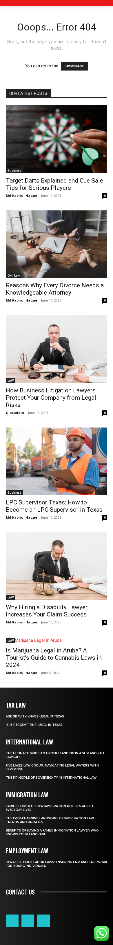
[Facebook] (12, 921)
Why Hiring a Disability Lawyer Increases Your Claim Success (47, 611)
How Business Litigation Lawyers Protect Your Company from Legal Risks (51, 397)
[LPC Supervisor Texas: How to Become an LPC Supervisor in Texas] (56, 461)
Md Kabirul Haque (21, 195)
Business (14, 171)
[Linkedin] (27, 921)
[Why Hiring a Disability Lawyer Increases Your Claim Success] (56, 566)
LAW (11, 380)
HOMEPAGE (74, 66)
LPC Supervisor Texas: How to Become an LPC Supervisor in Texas (54, 506)
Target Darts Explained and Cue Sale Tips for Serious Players (54, 184)
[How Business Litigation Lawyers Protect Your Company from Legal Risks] (56, 349)
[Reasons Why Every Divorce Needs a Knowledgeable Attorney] (56, 244)
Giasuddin (15, 412)
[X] (43, 921)
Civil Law (14, 275)
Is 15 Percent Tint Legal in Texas (34, 725)
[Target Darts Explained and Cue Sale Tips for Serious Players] (56, 139)
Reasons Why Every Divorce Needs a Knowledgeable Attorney (55, 289)
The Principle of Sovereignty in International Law (51, 778)
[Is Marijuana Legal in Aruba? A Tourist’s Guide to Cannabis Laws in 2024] (56, 640)
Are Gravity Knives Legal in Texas (35, 716)
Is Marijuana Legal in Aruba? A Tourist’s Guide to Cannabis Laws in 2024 (54, 657)
